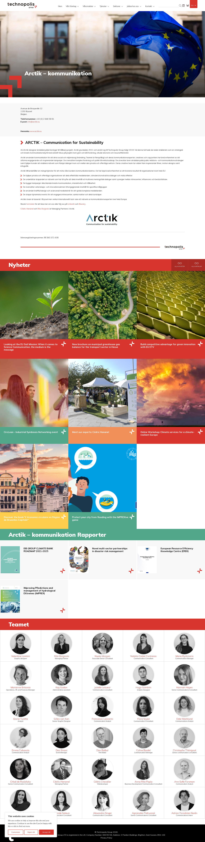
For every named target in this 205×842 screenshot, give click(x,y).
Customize (15, 832)
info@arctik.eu (34, 122)
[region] (31, 824)
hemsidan (30, 204)
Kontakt (148, 6)
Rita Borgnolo (43, 209)
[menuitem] (193, 5)
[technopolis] (22, 7)
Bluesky (187, 5)
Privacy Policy (106, 838)
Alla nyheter (180, 266)
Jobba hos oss (133, 6)
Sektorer (116, 6)
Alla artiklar (196, 266)
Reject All (31, 832)
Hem (60, 6)
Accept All (46, 832)
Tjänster (103, 6)
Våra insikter (88, 6)
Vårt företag (71, 6)
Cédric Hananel (27, 209)
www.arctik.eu (35, 131)
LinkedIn (183, 5)
